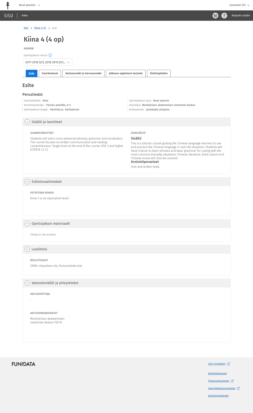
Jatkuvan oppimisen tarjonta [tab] (126, 73)
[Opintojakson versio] (50, 55)
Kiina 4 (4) (40, 27)
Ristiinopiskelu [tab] (159, 73)
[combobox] (48, 62)
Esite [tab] (31, 73)
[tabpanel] (126, 212)
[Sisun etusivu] (8, 15)
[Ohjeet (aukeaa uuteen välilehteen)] (224, 15)
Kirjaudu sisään (241, 15)
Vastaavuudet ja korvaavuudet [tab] (83, 73)
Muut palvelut (27, 5)
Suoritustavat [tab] (50, 73)
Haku (25, 15)
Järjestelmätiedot (218, 395)
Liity (216, 364)
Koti (26, 27)
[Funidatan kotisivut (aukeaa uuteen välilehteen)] (23, 364)
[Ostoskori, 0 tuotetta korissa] (215, 15)
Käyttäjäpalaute (217, 373)
